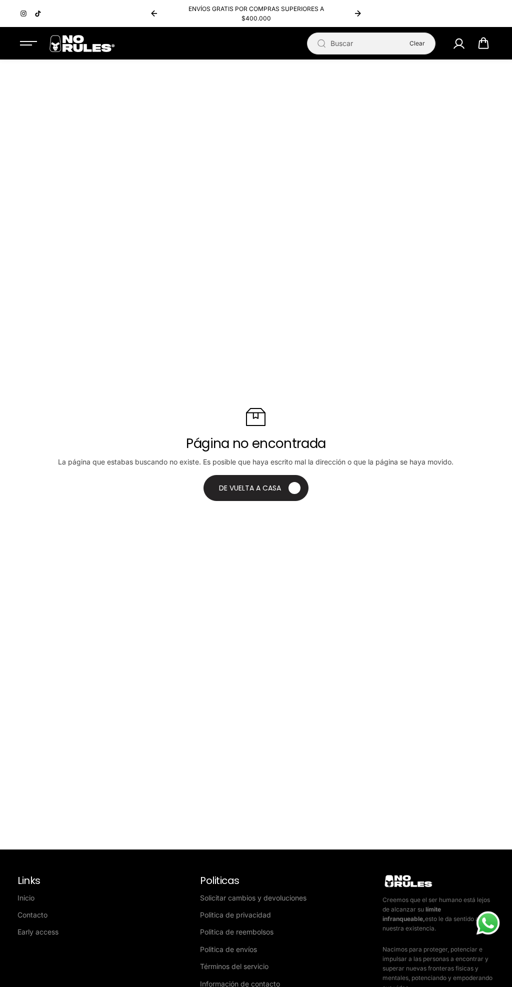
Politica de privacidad (235, 914)
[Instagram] (24, 14)
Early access (38, 932)
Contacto (33, 914)
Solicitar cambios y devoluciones (253, 898)
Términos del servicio (234, 966)
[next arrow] (358, 14)
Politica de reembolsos (237, 932)
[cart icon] (483, 43)
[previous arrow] (154, 14)
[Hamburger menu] (29, 43)
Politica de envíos (228, 949)
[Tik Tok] (38, 14)
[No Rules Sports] (82, 43)
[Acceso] (459, 43)
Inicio (26, 898)
